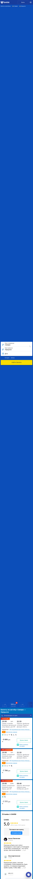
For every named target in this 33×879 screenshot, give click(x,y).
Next (31, 705)
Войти (23, 2)
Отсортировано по (9, 715)
